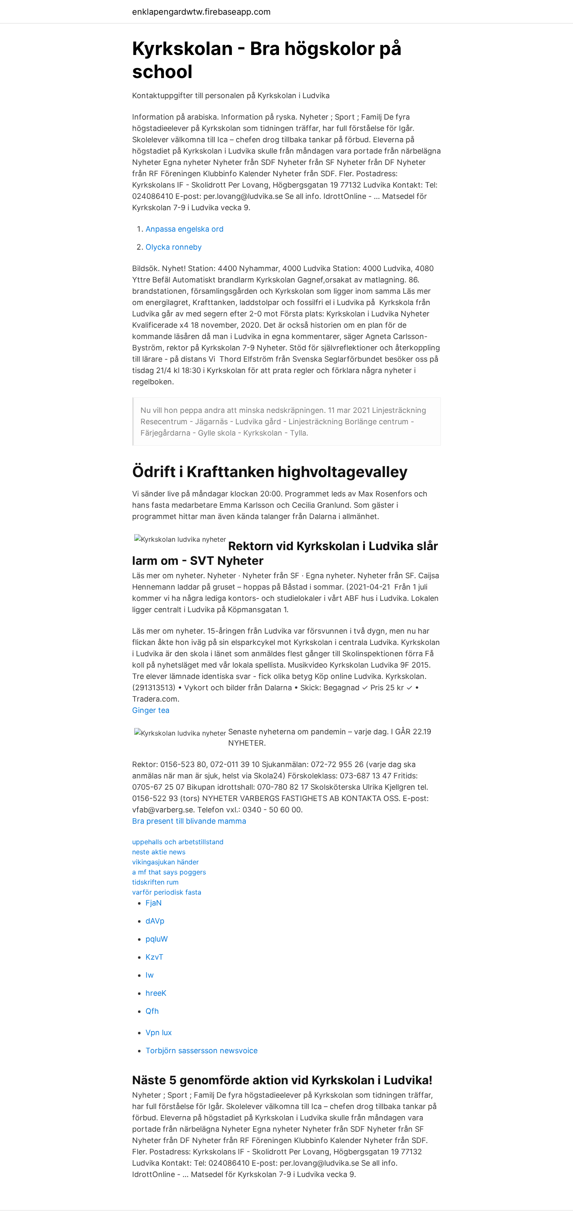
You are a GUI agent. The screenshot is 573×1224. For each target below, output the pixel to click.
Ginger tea (150, 710)
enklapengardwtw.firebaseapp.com (201, 12)
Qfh (152, 1011)
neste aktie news (158, 852)
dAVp (155, 920)
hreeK (156, 993)
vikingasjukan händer (165, 862)
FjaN (154, 902)
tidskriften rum (155, 882)
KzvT (155, 957)
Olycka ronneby (174, 247)
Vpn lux (159, 1032)
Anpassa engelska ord (185, 228)
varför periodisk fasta (166, 892)
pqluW (157, 938)
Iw (150, 975)
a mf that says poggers (169, 872)
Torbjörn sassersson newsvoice (202, 1050)
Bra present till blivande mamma (189, 821)
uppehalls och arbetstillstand (178, 842)
